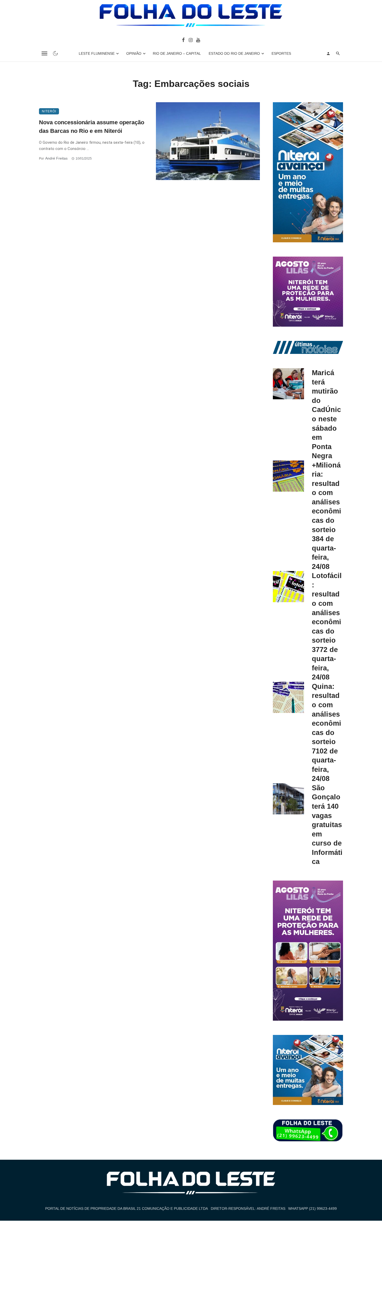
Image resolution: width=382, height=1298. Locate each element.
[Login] (328, 53)
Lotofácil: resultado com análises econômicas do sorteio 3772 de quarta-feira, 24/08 (327, 626)
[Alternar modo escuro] (55, 53)
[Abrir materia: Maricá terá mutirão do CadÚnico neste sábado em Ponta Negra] (288, 383)
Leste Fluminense (97, 53)
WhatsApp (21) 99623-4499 (312, 1208)
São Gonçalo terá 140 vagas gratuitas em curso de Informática (327, 825)
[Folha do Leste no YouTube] (198, 39)
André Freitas (56, 158)
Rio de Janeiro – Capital (177, 53)
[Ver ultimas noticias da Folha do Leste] (308, 347)
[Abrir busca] (338, 53)
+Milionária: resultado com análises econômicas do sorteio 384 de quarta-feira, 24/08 (326, 516)
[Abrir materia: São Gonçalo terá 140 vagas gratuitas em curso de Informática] (288, 798)
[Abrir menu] (44, 53)
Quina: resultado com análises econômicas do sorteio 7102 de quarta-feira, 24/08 (326, 732)
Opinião (133, 53)
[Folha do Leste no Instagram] (190, 39)
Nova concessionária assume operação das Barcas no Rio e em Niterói (91, 126)
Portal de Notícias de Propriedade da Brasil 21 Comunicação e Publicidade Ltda (126, 1208)
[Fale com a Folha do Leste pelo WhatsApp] (308, 1131)
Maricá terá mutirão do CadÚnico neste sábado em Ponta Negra (326, 414)
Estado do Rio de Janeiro (234, 53)
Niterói (49, 111)
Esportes (281, 53)
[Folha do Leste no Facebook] (183, 39)
